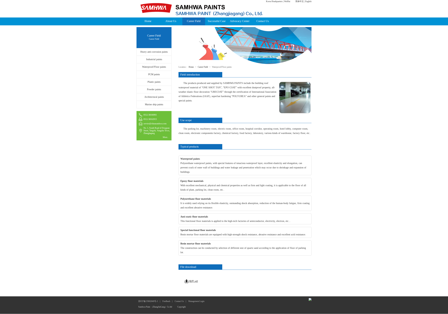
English (308, 1)
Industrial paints (154, 59)
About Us (170, 21)
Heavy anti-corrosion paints (154, 52)
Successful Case (217, 21)
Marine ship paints (154, 104)
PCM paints (154, 74)
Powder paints (154, 89)
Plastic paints (154, 82)
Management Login (196, 301)
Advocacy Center (239, 21)
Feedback (166, 301)
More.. (165, 137)
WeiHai (287, 1)
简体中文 (299, 1)
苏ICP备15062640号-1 (148, 301)
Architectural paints (154, 97)
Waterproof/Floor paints (154, 67)
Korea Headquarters (274, 1)
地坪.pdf (193, 281)
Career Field (194, 21)
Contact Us (262, 21)
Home (148, 21)
